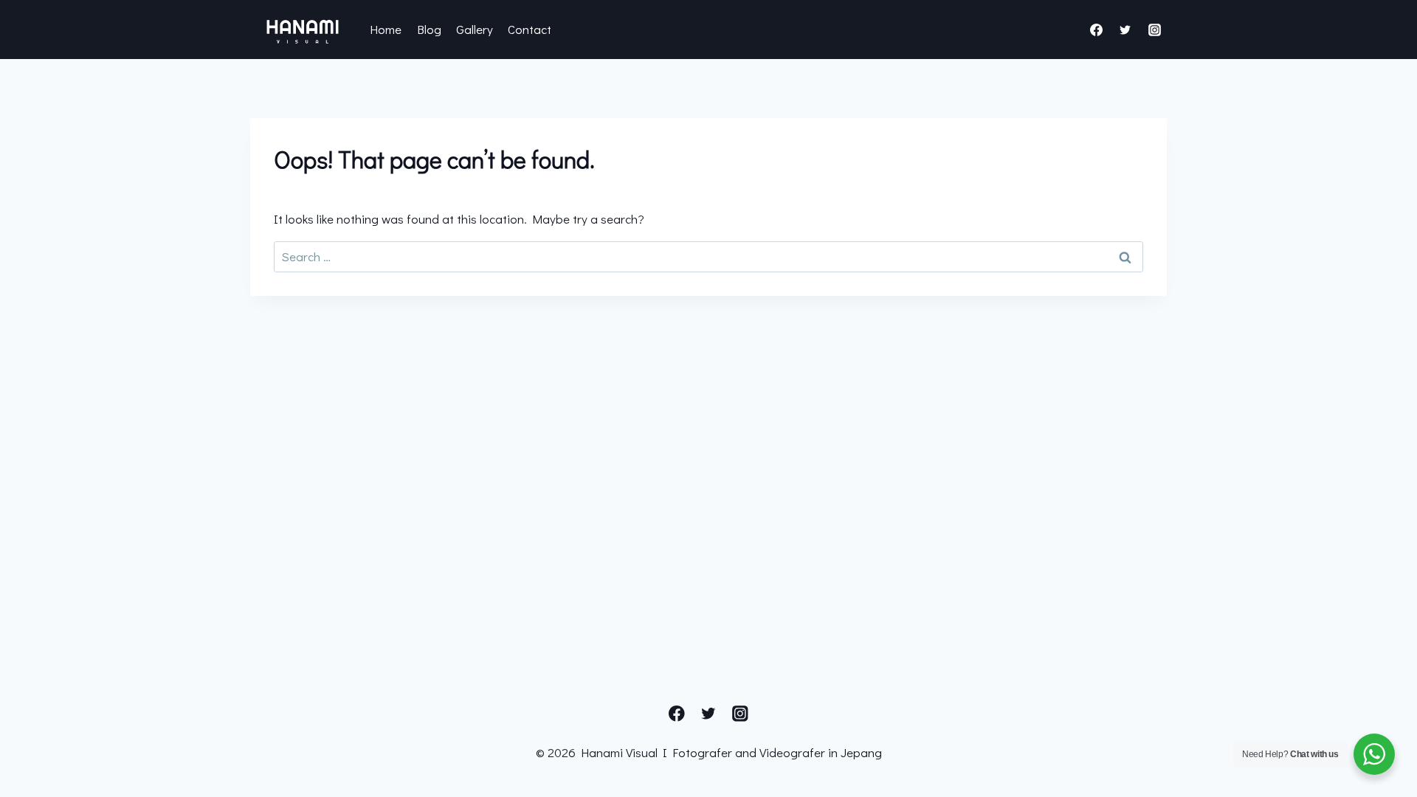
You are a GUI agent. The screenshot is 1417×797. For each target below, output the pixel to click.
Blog (429, 29)
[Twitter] (1125, 29)
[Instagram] (1154, 29)
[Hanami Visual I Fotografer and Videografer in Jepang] (302, 29)
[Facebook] (1096, 29)
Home (385, 29)
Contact (529, 29)
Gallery (474, 29)
